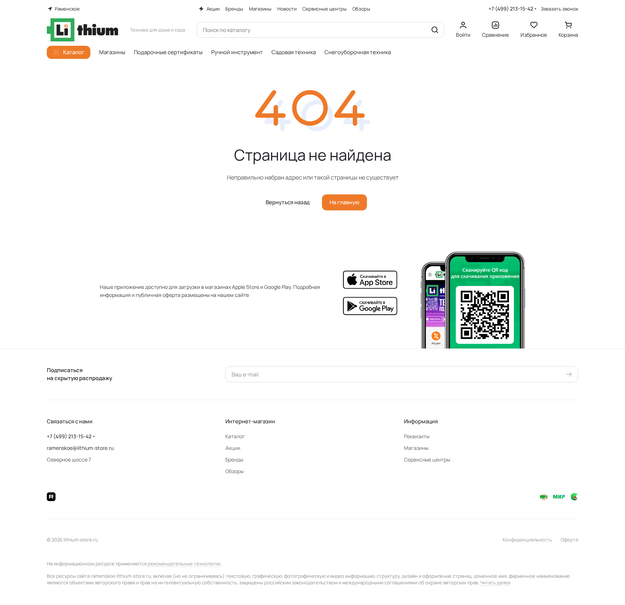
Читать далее (495, 582)
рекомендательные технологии (184, 563)
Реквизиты (416, 436)
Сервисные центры (427, 459)
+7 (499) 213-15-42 (511, 8)
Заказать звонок (559, 9)
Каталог (235, 436)
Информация (421, 421)
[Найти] (435, 29)
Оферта (569, 539)
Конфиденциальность (527, 539)
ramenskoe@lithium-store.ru (80, 447)
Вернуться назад (288, 202)
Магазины (416, 447)
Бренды (234, 459)
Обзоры (234, 471)
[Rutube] (51, 496)
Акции (232, 447)
